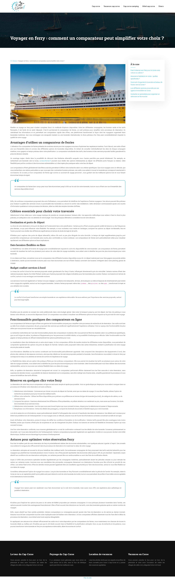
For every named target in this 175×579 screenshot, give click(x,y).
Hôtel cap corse (148, 6)
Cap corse (96, 6)
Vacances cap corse (112, 6)
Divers (161, 6)
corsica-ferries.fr (45, 161)
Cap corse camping (131, 6)
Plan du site (87, 578)
